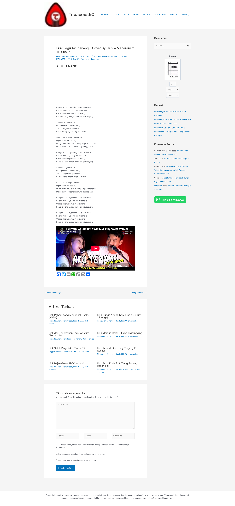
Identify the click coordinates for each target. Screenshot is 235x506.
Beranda (104, 14)
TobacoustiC (81, 14)
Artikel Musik (160, 14)
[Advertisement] (95, 88)
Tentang (185, 14)
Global (69, 321)
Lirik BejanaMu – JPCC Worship (67, 363)
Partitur (136, 14)
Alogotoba (174, 14)
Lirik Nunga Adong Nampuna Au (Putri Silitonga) (119, 316)
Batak (118, 321)
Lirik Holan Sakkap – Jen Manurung (169, 128)
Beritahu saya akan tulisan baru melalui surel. (77, 460)
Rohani (80, 321)
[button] (118, 14)
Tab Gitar (147, 14)
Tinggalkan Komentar (90, 59)
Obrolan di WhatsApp (172, 199)
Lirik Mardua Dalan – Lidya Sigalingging (119, 333)
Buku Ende (120, 369)
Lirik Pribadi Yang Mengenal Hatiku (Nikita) (69, 316)
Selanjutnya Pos (138, 292)
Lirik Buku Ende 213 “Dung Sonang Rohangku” (117, 364)
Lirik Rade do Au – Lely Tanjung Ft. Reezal (117, 349)
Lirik (125, 14)
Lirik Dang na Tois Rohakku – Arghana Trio (172, 119)
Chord (114, 14)
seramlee (158, 186)
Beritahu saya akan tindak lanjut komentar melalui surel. (82, 454)
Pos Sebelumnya (52, 292)
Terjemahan (76, 339)
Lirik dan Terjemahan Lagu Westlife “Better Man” (69, 334)
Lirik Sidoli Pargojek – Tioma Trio (67, 348)
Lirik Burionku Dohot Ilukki (165, 123)
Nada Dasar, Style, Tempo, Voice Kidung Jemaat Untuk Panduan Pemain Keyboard (171, 170)
